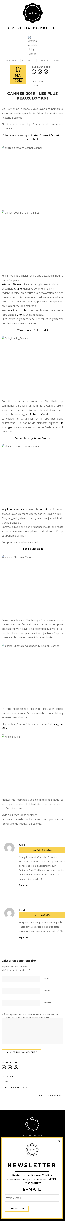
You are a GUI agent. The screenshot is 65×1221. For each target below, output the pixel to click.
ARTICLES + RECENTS (14, 1087)
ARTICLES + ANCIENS (51, 1095)
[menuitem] (55, 7)
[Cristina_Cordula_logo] (32, 16)
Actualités (12, 61)
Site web (48, 1002)
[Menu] (55, 9)
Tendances (28, 61)
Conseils (43, 61)
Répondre (23, 885)
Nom (47, 978)
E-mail (48, 990)
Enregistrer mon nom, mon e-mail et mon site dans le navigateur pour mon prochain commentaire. (32, 1016)
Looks (55, 61)
